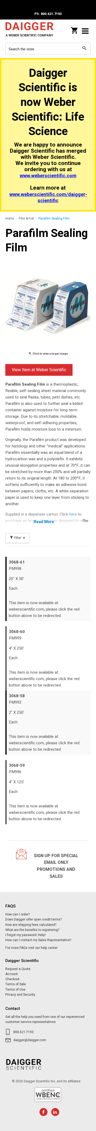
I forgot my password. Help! (25, 935)
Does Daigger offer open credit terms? (33, 919)
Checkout (12, 979)
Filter (17, 538)
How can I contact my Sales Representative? (38, 940)
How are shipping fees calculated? (30, 924)
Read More (44, 522)
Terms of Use (15, 989)
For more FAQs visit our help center (31, 947)
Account (11, 974)
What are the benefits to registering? (32, 929)
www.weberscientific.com (48, 175)
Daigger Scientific (29, 31)
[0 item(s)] (75, 29)
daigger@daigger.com (29, 1040)
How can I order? (17, 914)
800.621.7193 (23, 1032)
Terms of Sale (15, 984)
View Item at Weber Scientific (39, 370)
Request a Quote (17, 969)
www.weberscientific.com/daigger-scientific (48, 197)
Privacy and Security (20, 994)
